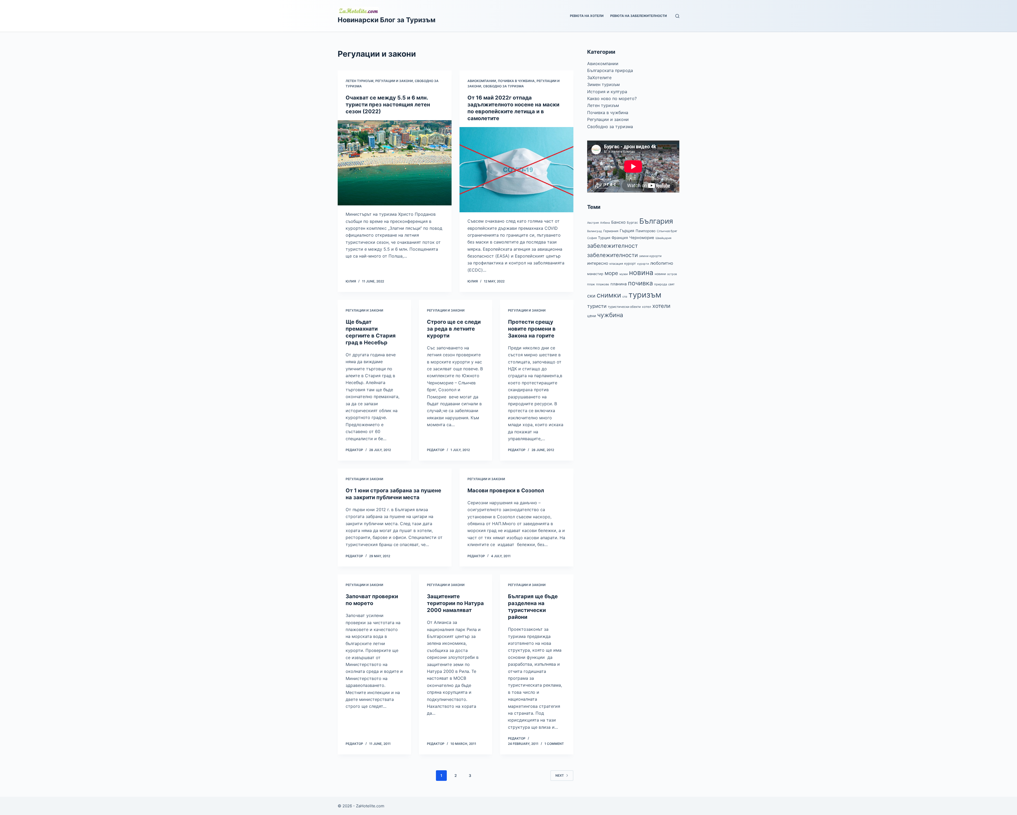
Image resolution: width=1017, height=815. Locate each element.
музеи (623, 274)
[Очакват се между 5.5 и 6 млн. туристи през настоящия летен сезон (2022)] (395, 163)
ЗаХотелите (599, 77)
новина (641, 272)
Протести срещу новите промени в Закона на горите (532, 329)
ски (591, 296)
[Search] (677, 16)
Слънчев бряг (667, 231)
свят (671, 284)
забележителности (612, 255)
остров (672, 274)
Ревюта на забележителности (638, 16)
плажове (602, 284)
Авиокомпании (481, 81)
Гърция (627, 230)
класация (616, 263)
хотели (661, 306)
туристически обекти (624, 307)
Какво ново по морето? (612, 98)
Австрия (593, 222)
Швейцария (663, 238)
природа (660, 284)
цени (591, 316)
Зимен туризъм (603, 84)
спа (624, 296)
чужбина (610, 315)
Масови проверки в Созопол (505, 490)
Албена (605, 222)
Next (559, 775)
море (611, 273)
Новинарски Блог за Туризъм (386, 20)
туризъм (644, 294)
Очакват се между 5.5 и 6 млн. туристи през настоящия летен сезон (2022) (388, 104)
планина (618, 284)
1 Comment (554, 744)
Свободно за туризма (503, 86)
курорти (643, 263)
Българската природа (610, 70)
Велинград (594, 231)
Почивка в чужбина (516, 81)
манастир (595, 274)
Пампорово (645, 231)
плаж (591, 284)
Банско (618, 222)
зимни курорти (650, 256)
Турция (604, 238)
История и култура (607, 91)
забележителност (612, 245)
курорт (630, 263)
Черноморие (641, 237)
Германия (610, 231)
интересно (597, 263)
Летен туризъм (359, 81)
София (592, 238)
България (656, 221)
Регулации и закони (394, 81)
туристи (596, 306)
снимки (609, 295)
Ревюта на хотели (587, 16)
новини (660, 274)
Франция (620, 237)
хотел (646, 307)
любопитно (661, 263)
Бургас (632, 222)
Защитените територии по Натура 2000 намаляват (455, 603)
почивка (640, 283)
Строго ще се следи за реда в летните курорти (454, 329)
